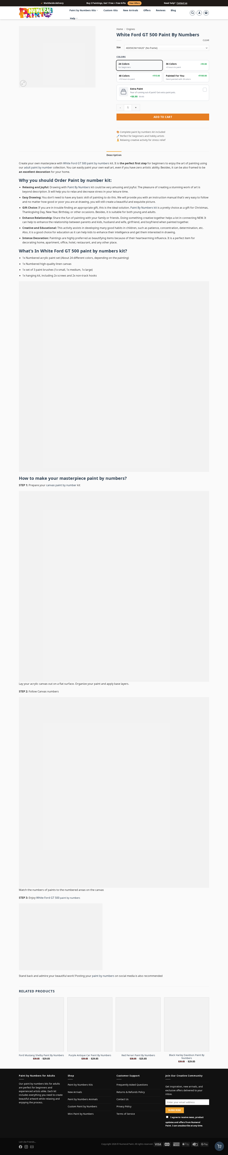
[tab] (114, 155)
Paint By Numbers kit (143, 207)
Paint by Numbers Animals (83, 1099)
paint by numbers (106, 478)
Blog (173, 10)
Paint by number (85, 180)
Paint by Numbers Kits (82, 10)
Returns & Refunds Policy (131, 1092)
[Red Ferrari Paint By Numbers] (138, 1024)
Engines (131, 29)
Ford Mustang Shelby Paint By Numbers (41, 1055)
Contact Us (123, 1099)
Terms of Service (126, 1113)
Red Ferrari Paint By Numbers (138, 1055)
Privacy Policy (124, 1106)
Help (72, 18)
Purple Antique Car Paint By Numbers (90, 1055)
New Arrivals (130, 10)
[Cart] (206, 13)
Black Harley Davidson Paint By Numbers (186, 1057)
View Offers (134, 3)
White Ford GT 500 (48, 898)
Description (114, 155)
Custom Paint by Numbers (82, 1106)
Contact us (182, 3)
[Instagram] (26, 1146)
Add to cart (163, 117)
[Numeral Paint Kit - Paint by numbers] (40, 12)
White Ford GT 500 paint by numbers (86, 163)
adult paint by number (38, 167)
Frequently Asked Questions (132, 1084)
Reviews (160, 10)
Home (120, 29)
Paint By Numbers (78, 187)
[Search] (192, 13)
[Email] (32, 1146)
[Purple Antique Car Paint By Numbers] (89, 1024)
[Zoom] (23, 83)
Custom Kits (110, 10)
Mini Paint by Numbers (81, 1113)
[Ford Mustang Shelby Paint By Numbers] (41, 1024)
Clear (206, 40)
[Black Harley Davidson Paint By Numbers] (186, 1024)
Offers (147, 10)
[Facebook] (20, 1146)
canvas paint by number (61, 485)
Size (119, 47)
